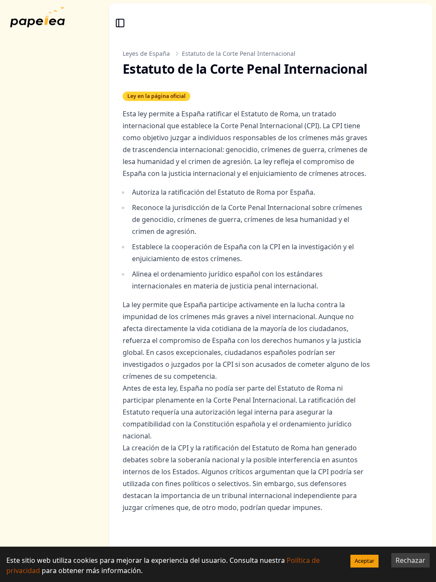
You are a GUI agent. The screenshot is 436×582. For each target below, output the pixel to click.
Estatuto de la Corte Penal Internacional (238, 53)
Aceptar (364, 561)
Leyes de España (146, 53)
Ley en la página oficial (156, 96)
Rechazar (410, 560)
